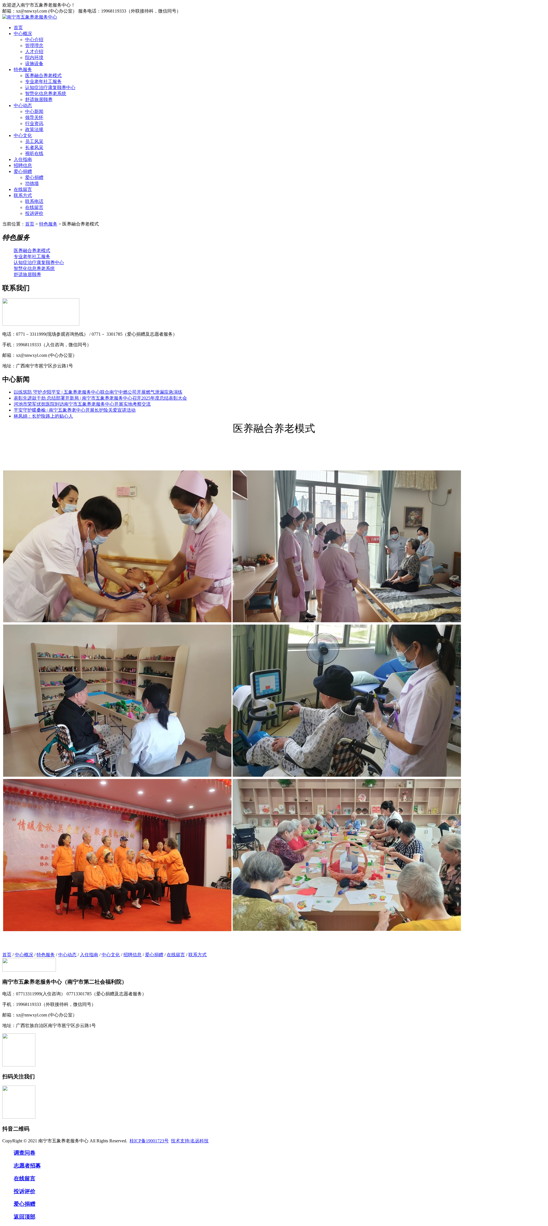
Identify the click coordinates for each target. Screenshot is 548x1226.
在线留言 (23, 189)
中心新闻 (34, 111)
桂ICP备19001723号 (149, 1140)
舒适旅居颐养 (39, 99)
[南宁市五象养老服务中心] (29, 17)
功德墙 (32, 183)
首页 (18, 27)
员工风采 (34, 141)
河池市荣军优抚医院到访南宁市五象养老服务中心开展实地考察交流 (82, 404)
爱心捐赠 (23, 171)
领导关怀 (34, 117)
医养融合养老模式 (43, 75)
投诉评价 (34, 213)
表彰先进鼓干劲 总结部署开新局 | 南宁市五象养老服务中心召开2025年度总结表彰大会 (100, 398)
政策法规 (34, 129)
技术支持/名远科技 (190, 1140)
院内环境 (34, 57)
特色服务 (23, 69)
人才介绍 (34, 51)
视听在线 (34, 153)
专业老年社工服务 (43, 81)
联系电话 (34, 201)
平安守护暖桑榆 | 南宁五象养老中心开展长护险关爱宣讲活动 (75, 410)
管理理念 (34, 45)
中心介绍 (34, 39)
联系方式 (23, 195)
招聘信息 (23, 165)
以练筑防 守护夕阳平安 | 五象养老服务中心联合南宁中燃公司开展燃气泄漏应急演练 (98, 392)
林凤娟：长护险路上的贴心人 (43, 416)
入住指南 (23, 159)
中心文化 (23, 135)
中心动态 (23, 105)
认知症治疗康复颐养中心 (50, 87)
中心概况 (23, 33)
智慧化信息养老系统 (45, 93)
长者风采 (34, 147)
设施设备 (34, 63)
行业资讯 (34, 123)
